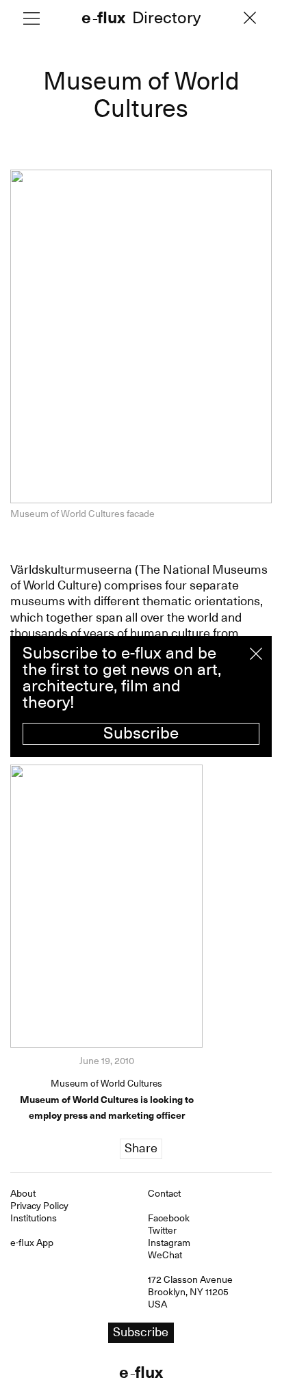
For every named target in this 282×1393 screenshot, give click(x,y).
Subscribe (141, 733)
